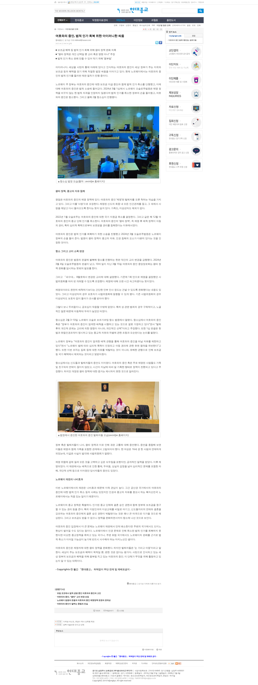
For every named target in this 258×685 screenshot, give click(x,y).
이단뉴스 (61, 29)
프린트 (98, 610)
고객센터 (160, 2)
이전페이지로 (149, 649)
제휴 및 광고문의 (122, 663)
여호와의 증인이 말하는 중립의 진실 (72, 604)
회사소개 (80, 663)
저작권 (134, 663)
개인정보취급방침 (94, 663)
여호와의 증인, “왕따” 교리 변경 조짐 (73, 597)
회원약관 (108, 663)
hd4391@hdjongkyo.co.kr (145, 678)
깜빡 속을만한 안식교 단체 (73, 625)
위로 (160, 649)
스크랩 (121, 610)
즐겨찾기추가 (62, 2)
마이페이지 (152, 2)
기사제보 (167, 2)
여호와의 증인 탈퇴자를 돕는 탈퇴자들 (182, 40)
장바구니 (193, 2)
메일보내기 (109, 610)
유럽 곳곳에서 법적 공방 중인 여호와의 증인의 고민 (79, 593)
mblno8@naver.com (83, 40)
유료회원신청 (185, 2)
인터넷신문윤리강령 (159, 663)
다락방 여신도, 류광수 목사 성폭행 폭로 (79, 621)
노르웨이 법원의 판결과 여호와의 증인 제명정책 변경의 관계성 (84, 600)
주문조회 (201, 2)
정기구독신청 (175, 2)
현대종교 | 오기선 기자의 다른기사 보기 (145, 583)
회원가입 (144, 2)
